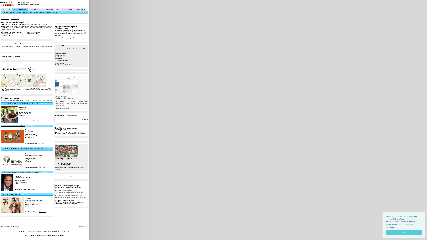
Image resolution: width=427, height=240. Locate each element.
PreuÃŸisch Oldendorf (73, 133)
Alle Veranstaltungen (9, 12)
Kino (59, 9)
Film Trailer (59, 57)
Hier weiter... (36, 121)
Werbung (39, 231)
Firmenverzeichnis (61, 60)
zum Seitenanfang (83, 226)
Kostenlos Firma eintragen (63, 190)
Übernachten (35, 9)
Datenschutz (66, 231)
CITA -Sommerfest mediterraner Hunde (13, 126)
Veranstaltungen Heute (25, 12)
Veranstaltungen (19, 9)
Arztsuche (58, 52)
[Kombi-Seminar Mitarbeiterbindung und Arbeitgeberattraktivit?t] (7, 190)
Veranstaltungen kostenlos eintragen (46, 12)
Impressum (55, 231)
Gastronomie (49, 9)
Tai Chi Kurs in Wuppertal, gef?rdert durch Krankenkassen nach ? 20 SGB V (24, 148)
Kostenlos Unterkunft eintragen (65, 200)
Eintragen (30, 231)
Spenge (83, 133)
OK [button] (404, 232)
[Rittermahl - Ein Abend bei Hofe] (12, 213)
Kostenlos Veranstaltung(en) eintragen (67, 186)
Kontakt (46, 231)
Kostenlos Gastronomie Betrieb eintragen (68, 195)
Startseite (22, 231)
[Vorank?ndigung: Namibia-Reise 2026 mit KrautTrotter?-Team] (9, 122)
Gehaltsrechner (60, 55)
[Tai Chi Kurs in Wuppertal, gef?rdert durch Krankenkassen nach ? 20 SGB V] (12, 166)
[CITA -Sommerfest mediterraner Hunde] (12, 142)
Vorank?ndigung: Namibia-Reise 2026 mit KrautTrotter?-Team (20, 103)
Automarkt (58, 58)
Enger (63, 133)
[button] (396, 227)
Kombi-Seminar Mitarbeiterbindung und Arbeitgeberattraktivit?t (20, 172)
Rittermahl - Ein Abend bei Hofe (10, 194)
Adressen (81, 9)
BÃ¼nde (58, 133)
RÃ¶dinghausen (5, 19)
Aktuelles (6, 9)
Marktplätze (69, 9)
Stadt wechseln (34, 4)
